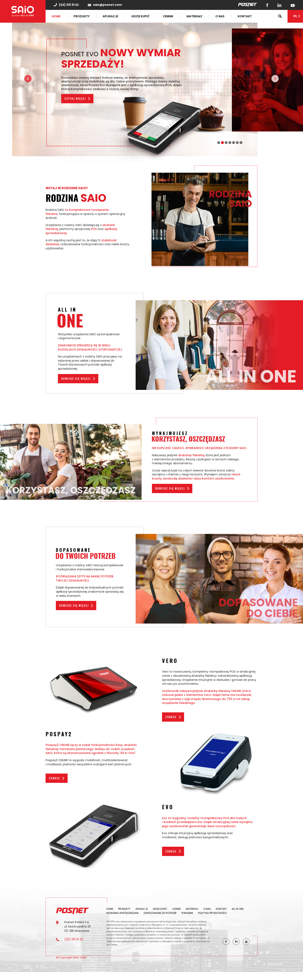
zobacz (171, 717)
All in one (238, 909)
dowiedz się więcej (76, 378)
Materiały (194, 16)
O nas (219, 16)
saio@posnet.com (107, 5)
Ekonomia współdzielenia (122, 913)
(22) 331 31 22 (69, 5)
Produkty (81, 16)
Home (56, 16)
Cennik (168, 16)
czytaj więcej (75, 98)
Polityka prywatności (212, 913)
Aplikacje (110, 16)
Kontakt (245, 16)
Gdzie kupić (140, 16)
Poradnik (187, 913)
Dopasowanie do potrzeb (160, 913)
